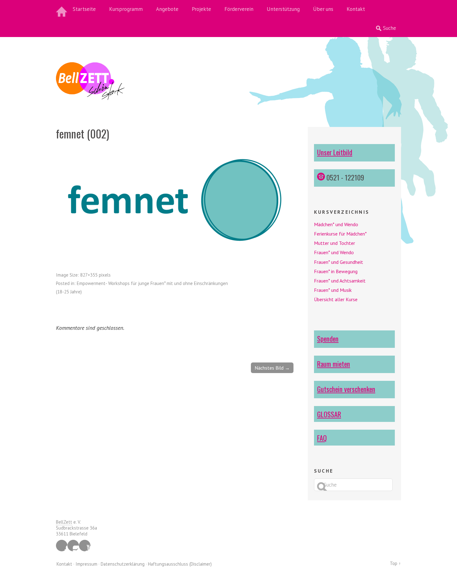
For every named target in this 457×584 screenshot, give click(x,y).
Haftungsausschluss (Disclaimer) (180, 564)
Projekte (201, 9)
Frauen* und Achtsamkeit (340, 281)
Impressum (86, 564)
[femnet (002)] (174, 249)
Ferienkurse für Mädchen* (340, 234)
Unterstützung (283, 9)
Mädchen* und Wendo (336, 224)
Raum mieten (333, 363)
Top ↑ (395, 563)
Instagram (73, 545)
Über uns (323, 9)
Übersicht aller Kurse (336, 299)
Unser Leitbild (334, 152)
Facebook (61, 545)
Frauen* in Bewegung (336, 271)
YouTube (84, 545)
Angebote (167, 9)
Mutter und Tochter (334, 243)
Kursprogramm (126, 9)
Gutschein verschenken (346, 389)
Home (62, 9)
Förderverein (238, 9)
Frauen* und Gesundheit (338, 262)
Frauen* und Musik (333, 290)
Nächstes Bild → (272, 368)
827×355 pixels (95, 275)
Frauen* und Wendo (334, 252)
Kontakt (356, 9)
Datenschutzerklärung (123, 564)
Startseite (84, 9)
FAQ (322, 437)
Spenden (328, 338)
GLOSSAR (329, 414)
